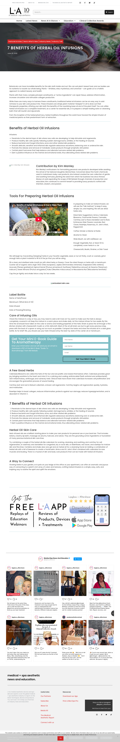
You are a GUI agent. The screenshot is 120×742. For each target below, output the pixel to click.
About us (31, 3)
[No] (118, 736)
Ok (60, 738)
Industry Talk (57, 41)
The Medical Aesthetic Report (62, 3)
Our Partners (46, 696)
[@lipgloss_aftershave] (40, 559)
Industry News (45, 41)
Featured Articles (15, 41)
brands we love (43, 3)
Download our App (70, 696)
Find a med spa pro (18, 3)
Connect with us (47, 722)
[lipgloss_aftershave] (9, 568)
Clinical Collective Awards (92, 20)
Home (19, 20)
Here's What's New (31, 41)
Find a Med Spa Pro (70, 701)
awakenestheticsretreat (74, 617)
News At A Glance (49, 20)
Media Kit (44, 710)
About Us (44, 706)
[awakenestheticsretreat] (64, 617)
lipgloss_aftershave (18, 568)
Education (68, 20)
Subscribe (45, 701)
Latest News (31, 20)
